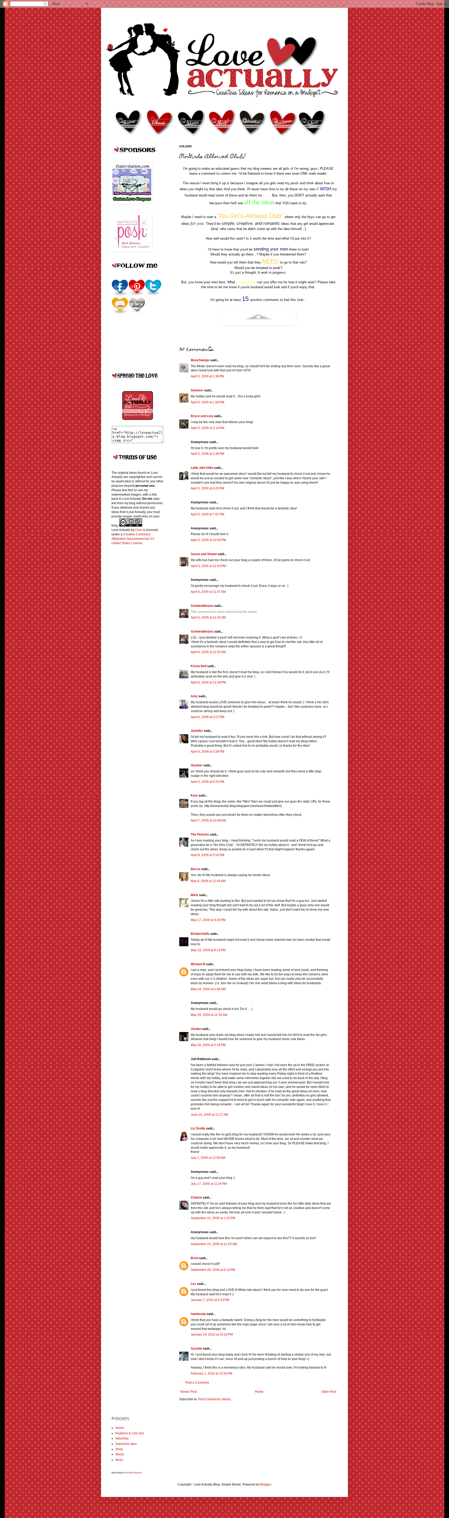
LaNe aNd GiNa (202, 468)
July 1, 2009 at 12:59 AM (208, 1158)
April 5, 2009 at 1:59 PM (207, 402)
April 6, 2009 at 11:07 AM (208, 592)
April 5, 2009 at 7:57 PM (207, 514)
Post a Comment (197, 1382)
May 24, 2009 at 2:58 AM (208, 989)
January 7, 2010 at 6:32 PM (210, 1300)
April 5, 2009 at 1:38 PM (207, 376)
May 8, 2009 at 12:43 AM (208, 881)
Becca (195, 869)
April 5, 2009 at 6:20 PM (207, 488)
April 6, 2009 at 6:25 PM (207, 782)
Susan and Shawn (204, 554)
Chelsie (196, 1197)
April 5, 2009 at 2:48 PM (207, 454)
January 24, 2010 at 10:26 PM (212, 1334)
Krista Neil (198, 666)
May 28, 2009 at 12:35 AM (209, 1015)
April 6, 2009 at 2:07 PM (207, 717)
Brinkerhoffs (200, 934)
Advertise (122, 1438)
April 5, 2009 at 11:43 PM (208, 566)
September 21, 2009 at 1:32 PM (213, 1218)
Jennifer (197, 731)
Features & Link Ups (129, 1433)
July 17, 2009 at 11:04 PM (209, 1184)
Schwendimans (202, 606)
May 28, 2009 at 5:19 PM (208, 1045)
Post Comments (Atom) (214, 1399)
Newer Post (188, 1392)
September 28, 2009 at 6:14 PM (213, 1270)
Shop (119, 1449)
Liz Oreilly (198, 1128)
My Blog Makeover (133, 1472)
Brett (194, 1258)
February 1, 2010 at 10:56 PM (211, 1373)
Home (259, 1392)
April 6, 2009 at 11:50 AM (208, 652)
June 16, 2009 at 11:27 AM (209, 1114)
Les (193, 1284)
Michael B (198, 964)
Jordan (196, 1029)
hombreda (198, 1314)
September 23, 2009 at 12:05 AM (214, 1244)
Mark (194, 895)
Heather (197, 765)
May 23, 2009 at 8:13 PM (208, 950)
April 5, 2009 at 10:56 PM (208, 540)
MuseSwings (200, 360)
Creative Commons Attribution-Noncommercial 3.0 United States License (132, 539)
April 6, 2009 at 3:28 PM (207, 751)
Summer (197, 390)
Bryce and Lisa (202, 416)
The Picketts (200, 834)
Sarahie (196, 1348)
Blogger (265, 1484)
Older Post (328, 1392)
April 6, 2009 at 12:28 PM (208, 682)
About (119, 1454)
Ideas (119, 1460)
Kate (194, 795)
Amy (194, 696)
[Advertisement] (132, 631)
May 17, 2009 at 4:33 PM (208, 920)
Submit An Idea (126, 1444)
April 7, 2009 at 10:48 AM (208, 820)
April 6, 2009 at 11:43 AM (208, 617)
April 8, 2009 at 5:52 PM (207, 855)
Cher (138, 530)
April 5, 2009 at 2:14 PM (207, 428)
